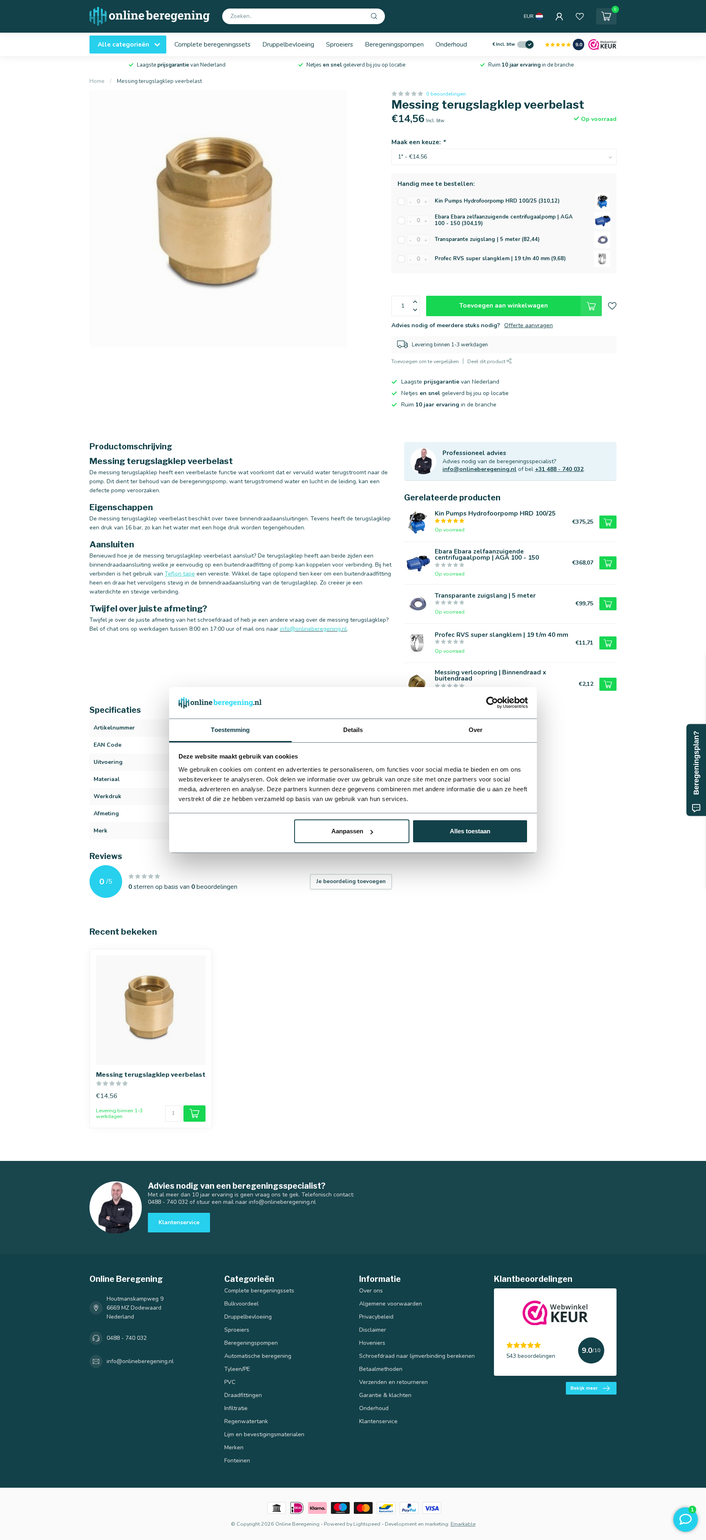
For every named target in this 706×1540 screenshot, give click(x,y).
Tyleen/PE (237, 1369)
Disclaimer (372, 1330)
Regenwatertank (246, 1421)
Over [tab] (476, 729)
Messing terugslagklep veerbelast (159, 81)
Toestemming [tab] (230, 729)
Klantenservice (179, 1222)
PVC (229, 1382)
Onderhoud (451, 44)
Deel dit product (487, 361)
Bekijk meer (584, 1388)
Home (97, 81)
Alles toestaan (470, 831)
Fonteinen (237, 1460)
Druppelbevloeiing (288, 44)
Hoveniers (372, 1343)
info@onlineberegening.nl (479, 469)
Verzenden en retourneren (393, 1382)
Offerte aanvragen (528, 325)
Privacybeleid (376, 1317)
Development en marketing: (417, 1523)
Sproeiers (339, 44)
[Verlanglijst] (580, 16)
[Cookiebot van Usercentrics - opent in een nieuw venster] (492, 703)
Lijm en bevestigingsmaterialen (264, 1434)
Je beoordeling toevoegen (351, 881)
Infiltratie (236, 1408)
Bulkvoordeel (241, 1304)
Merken (234, 1447)
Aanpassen (347, 831)
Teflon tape (180, 574)
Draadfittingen (243, 1395)
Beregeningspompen (394, 44)
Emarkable (463, 1523)
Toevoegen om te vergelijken (425, 361)
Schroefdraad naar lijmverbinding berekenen (417, 1356)
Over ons (371, 1290)
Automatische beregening (257, 1356)
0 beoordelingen (446, 93)
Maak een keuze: (418, 142)
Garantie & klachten (385, 1395)
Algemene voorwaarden (390, 1304)
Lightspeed (366, 1523)
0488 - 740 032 (127, 1338)
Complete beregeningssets (212, 44)
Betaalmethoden (380, 1369)
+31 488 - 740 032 (559, 469)
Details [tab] (353, 729)
